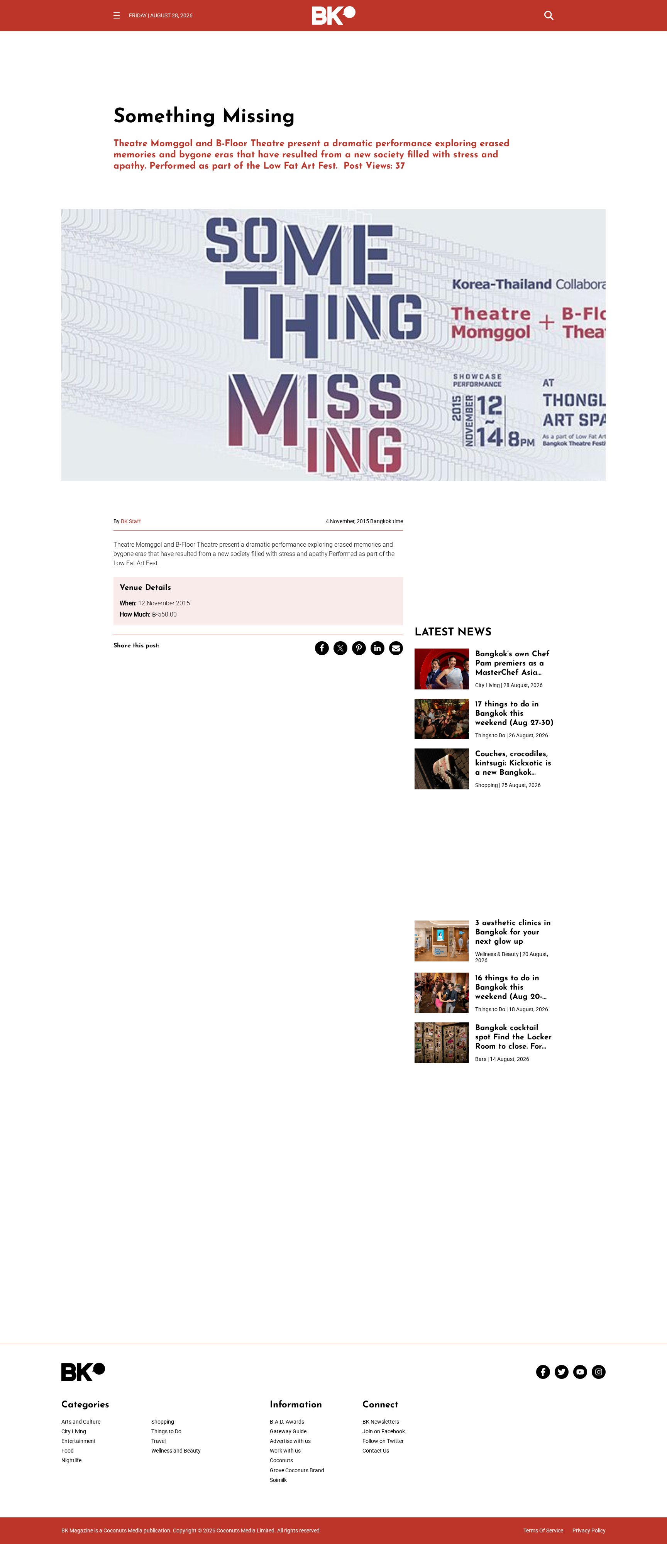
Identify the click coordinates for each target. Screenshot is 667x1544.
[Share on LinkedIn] (377, 648)
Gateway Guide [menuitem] (288, 1431)
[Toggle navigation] (116, 15)
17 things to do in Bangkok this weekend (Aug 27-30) (514, 714)
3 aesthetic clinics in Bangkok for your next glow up (513, 932)
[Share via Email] (396, 648)
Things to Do (166, 1431)
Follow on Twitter (383, 1441)
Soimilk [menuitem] (278, 1480)
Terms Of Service (543, 1530)
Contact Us (375, 1451)
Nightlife (71, 1460)
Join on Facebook (383, 1431)
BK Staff (131, 521)
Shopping (162, 1422)
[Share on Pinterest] (359, 648)
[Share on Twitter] (340, 648)
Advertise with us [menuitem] (290, 1441)
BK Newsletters (380, 1422)
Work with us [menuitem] (285, 1451)
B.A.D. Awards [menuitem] (287, 1422)
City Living (73, 1431)
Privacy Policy (589, 1530)
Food (67, 1451)
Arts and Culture (80, 1422)
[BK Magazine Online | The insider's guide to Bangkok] (334, 14)
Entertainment (78, 1441)
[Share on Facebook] (322, 648)
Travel (158, 1441)
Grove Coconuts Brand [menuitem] (297, 1470)
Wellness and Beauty (176, 1451)
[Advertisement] (484, 566)
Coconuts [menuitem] (281, 1460)
